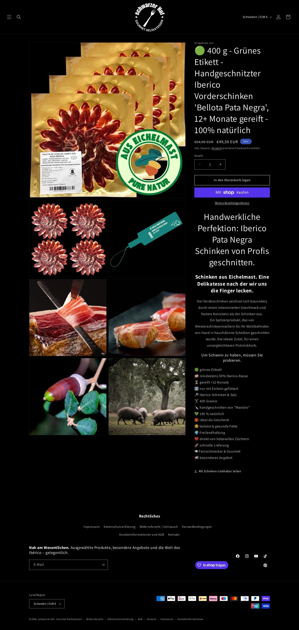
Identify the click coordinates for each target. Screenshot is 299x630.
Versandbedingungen (197, 527)
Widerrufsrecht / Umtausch (159, 527)
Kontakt (173, 534)
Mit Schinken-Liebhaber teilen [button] (220, 471)
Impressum (92, 527)
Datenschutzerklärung (119, 527)
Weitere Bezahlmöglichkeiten (232, 203)
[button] (9, 17)
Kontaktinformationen (190, 619)
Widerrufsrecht (95, 619)
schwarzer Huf (46, 619)
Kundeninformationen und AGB (141, 534)
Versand (217, 148)
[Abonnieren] (103, 565)
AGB (140, 619)
